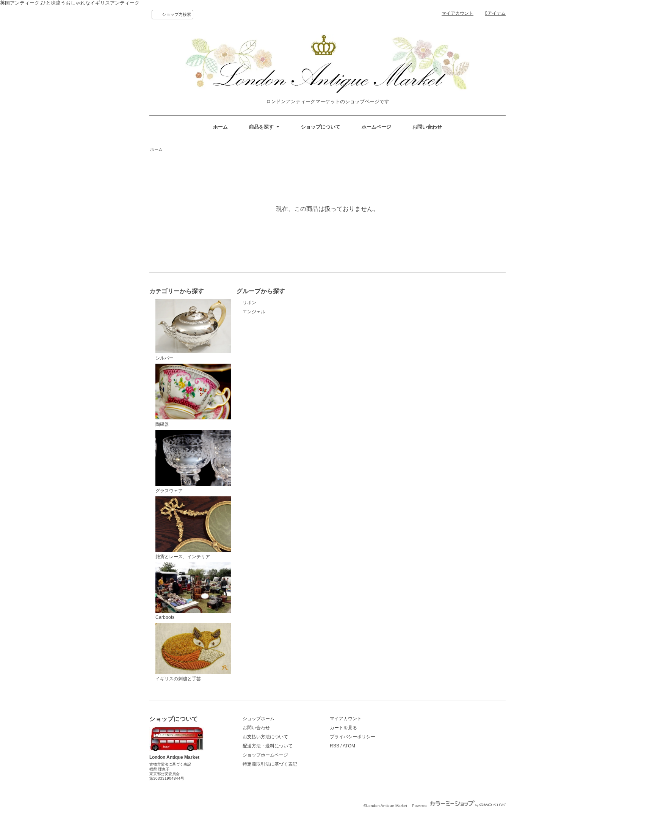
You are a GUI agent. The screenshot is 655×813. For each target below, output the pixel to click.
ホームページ (376, 127)
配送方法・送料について (268, 746)
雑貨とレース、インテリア (182, 556)
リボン (249, 302)
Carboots (164, 617)
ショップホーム (258, 718)
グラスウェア (169, 490)
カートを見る (343, 727)
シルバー (164, 357)
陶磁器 (162, 424)
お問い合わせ (427, 127)
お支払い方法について (265, 736)
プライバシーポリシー (352, 736)
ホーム (220, 127)
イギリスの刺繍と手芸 (178, 678)
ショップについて (320, 127)
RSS (334, 746)
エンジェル (254, 311)
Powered (420, 806)
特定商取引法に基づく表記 (270, 764)
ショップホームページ (265, 755)
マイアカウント (457, 13)
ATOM (349, 746)
